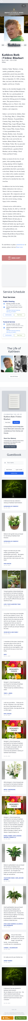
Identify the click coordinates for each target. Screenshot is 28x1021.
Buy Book (16, 422)
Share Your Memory (10, 446)
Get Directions (8, 315)
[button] (14, 489)
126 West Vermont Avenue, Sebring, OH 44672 (13, 310)
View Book (7, 422)
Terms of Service (18, 1014)
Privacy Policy (10, 1014)
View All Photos (14, 376)
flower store (19, 247)
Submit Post (14, 473)
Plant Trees (19, 315)
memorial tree (21, 244)
